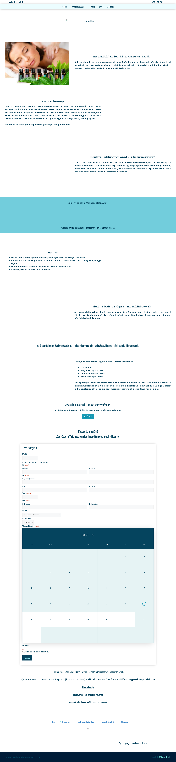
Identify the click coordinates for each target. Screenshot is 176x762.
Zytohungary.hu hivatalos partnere (133, 743)
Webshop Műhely (164, 757)
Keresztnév (92, 468)
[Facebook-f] (88, 729)
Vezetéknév (25, 468)
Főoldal (64, 7)
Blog (100, 7)
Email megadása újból (94, 504)
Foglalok (27, 657)
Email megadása (26, 504)
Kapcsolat (110, 7)
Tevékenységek (77, 7)
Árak (93, 7)
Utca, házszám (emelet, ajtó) (29, 479)
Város (23, 486)
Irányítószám (92, 486)
